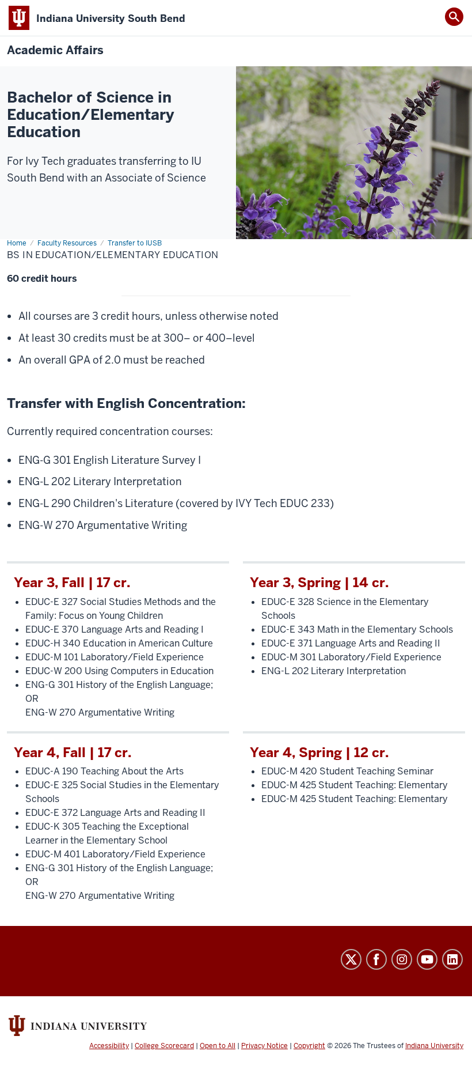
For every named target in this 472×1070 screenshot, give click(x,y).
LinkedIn (452, 959)
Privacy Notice (264, 1045)
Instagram (401, 959)
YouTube (427, 959)
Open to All (217, 1045)
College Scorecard (164, 1045)
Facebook (376, 959)
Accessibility (109, 1045)
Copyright (309, 1045)
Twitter (351, 959)
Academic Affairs (55, 50)
